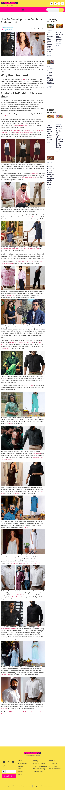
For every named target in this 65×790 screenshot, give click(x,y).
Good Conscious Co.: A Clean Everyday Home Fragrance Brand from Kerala (51, 176)
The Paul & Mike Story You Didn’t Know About (49, 132)
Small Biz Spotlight (58, 123)
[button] (22, 9)
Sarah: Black (37, 453)
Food (48, 32)
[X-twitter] (59, 3)
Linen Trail (4, 709)
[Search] (61, 10)
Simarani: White (16, 130)
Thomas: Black (5, 348)
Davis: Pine (8, 424)
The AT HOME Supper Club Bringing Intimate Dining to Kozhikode (51, 78)
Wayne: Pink (34, 174)
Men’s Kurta (18, 493)
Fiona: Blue (31, 217)
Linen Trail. (5, 116)
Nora (26, 527)
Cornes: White (24, 563)
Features (49, 30)
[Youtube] (62, 3)
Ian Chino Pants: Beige (29, 178)
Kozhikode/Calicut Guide (52, 69)
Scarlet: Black (28, 132)
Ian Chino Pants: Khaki (17, 597)
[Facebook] (51, 3)
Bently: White (36, 563)
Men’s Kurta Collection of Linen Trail (21, 342)
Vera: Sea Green (28, 386)
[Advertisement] (32, 734)
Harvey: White (14, 563)
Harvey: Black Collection (20, 595)
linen (24, 79)
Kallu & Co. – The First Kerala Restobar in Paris (59, 37)
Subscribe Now (9, 776)
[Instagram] (55, 3)
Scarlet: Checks (18, 132)
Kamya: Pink (10, 295)
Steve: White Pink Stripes (25, 261)
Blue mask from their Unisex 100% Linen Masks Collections (20, 249)
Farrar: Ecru (28, 130)
